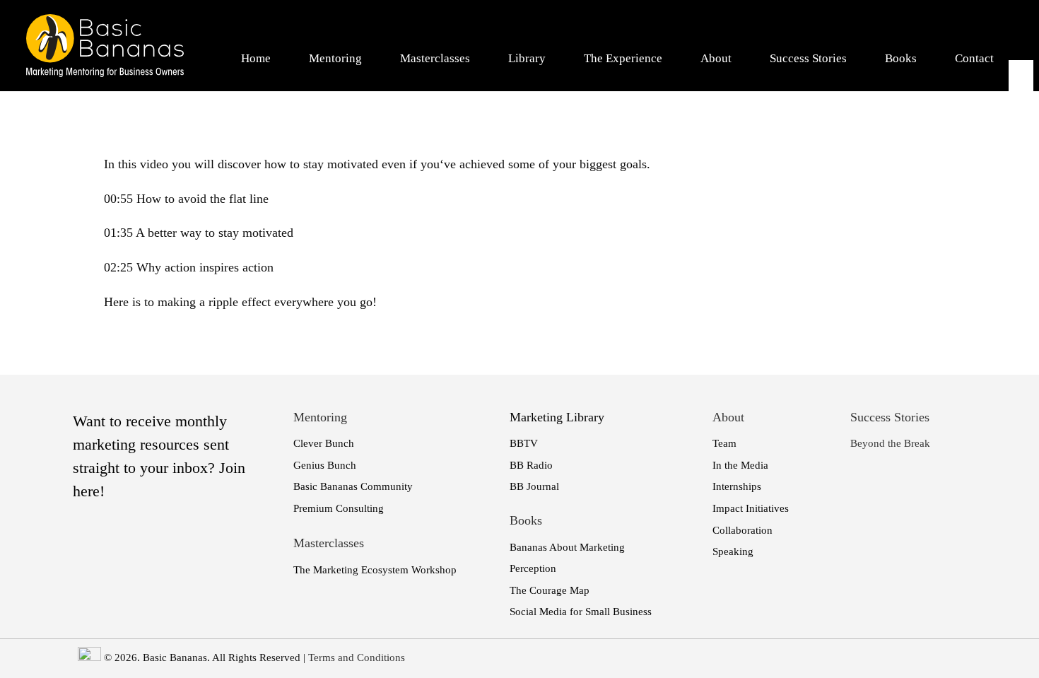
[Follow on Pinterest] (1020, 162)
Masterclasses (435, 58)
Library (527, 58)
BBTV (524, 443)
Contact (974, 58)
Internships (736, 486)
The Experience (623, 58)
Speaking (732, 551)
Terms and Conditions (356, 657)
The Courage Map (549, 590)
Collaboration (742, 530)
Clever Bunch (323, 443)
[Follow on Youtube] (1020, 116)
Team (724, 443)
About (716, 58)
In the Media (740, 465)
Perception (533, 568)
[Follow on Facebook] (1020, 71)
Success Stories (808, 58)
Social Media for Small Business (581, 611)
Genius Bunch (324, 465)
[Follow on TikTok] (1020, 184)
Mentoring (335, 58)
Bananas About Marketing (567, 547)
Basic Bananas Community (353, 486)
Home (256, 58)
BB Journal (534, 486)
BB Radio (531, 465)
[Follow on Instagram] (1020, 139)
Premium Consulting (338, 508)
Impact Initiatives (750, 508)
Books (901, 58)
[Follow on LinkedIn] (1020, 94)
